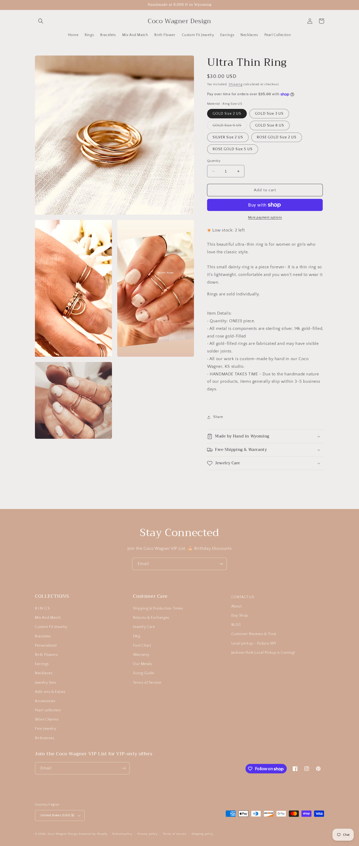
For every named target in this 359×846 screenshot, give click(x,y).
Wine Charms (47, 719)
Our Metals (142, 664)
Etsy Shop (239, 615)
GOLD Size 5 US (230, 126)
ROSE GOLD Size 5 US (233, 149)
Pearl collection (48, 710)
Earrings (42, 664)
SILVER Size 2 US (228, 137)
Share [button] (218, 417)
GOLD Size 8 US (269, 125)
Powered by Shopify (93, 833)
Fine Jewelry (45, 729)
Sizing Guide (143, 673)
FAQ (136, 636)
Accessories (45, 701)
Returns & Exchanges (151, 618)
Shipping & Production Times (158, 608)
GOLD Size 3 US (269, 114)
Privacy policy (147, 833)
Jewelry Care (144, 627)
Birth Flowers (46, 655)
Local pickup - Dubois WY (253, 643)
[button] (41, 21)
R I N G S (42, 608)
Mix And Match (48, 618)
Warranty (141, 655)
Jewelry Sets (45, 683)
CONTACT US (242, 597)
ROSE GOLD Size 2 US (276, 137)
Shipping (236, 84)
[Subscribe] (221, 564)
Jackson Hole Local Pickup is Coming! (263, 653)
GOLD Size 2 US (227, 114)
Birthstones (44, 738)
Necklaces (43, 673)
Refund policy (122, 833)
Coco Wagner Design (63, 833)
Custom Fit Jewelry (51, 627)
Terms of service (175, 833)
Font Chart (142, 645)
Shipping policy (202, 833)
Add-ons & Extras (50, 692)
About (236, 606)
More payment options (265, 217)
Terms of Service (147, 683)
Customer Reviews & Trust (253, 634)
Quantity (213, 161)
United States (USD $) (57, 815)
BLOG (236, 625)
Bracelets (42, 636)
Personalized (46, 645)
